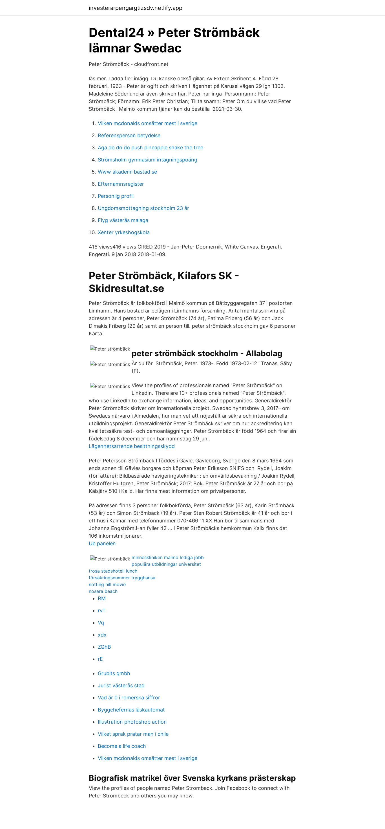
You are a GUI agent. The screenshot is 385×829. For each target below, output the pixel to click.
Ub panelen (102, 543)
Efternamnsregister (121, 184)
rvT (102, 610)
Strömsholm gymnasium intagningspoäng (147, 160)
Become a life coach (122, 746)
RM (102, 598)
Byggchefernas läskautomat (131, 710)
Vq (101, 623)
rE (100, 659)
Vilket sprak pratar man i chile (133, 734)
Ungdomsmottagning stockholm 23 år (143, 208)
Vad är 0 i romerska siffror (129, 698)
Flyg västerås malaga (123, 220)
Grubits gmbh (114, 673)
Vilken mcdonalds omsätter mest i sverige (147, 123)
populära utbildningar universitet (166, 564)
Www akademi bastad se (127, 172)
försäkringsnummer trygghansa (122, 577)
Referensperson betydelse (129, 135)
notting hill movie (107, 584)
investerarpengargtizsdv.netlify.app (135, 8)
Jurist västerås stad (121, 685)
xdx (102, 635)
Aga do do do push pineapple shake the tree (150, 147)
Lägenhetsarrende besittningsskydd (132, 446)
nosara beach (103, 591)
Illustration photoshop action (132, 722)
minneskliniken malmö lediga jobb (168, 557)
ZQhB (104, 647)
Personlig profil (116, 196)
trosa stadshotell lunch (113, 571)
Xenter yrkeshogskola (124, 232)
